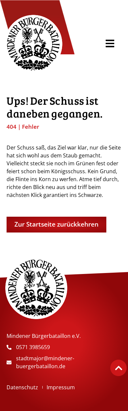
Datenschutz (22, 387)
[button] (109, 43)
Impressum (61, 387)
